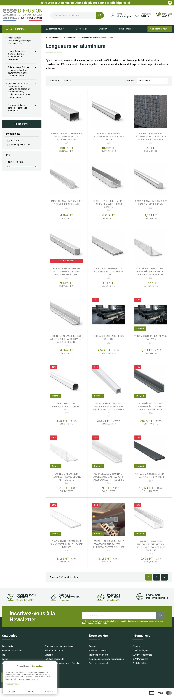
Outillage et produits (54, 659)
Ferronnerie (7, 646)
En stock (17, 141)
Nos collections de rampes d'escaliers (63, 663)
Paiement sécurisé (98, 650)
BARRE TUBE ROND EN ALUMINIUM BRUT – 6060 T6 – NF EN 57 (108, 136)
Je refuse (11, 692)
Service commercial (98, 663)
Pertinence (153, 80)
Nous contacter (126, 29)
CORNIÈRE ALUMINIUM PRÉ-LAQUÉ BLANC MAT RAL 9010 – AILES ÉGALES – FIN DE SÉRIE (108, 476)
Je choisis (30, 692)
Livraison (103, 29)
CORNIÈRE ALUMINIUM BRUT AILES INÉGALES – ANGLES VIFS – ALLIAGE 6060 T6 (151, 271)
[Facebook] (170, 3)
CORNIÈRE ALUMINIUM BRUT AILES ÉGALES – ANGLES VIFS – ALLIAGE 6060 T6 (66, 339)
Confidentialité (139, 663)
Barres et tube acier (54, 650)
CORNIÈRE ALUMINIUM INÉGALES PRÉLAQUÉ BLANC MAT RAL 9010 (66, 476)
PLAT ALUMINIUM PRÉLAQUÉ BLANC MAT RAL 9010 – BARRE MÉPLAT (66, 544)
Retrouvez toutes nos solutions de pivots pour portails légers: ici (85, 2)
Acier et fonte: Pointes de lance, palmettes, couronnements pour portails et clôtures (17, 71)
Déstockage (81, 29)
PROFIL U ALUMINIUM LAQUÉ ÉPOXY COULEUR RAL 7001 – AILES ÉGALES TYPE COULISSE (108, 544)
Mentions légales (141, 650)
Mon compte (123, 16)
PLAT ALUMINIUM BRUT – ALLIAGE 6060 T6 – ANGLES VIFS (108, 271)
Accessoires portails (12, 650)
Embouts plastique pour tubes (59, 646)
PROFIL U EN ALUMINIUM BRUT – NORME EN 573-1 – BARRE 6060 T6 (109, 204)
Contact (136, 646)
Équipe (92, 646)
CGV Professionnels (142, 655)
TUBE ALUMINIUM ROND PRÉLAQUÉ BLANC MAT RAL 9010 (66, 406)
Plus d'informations (12, 684)
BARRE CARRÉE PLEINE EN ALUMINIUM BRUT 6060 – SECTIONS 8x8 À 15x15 (66, 271)
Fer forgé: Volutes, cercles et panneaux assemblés (16, 108)
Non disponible (20, 145)
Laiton (5, 659)
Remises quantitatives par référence (106, 659)
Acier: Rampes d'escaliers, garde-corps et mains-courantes (18, 40)
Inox (4, 655)
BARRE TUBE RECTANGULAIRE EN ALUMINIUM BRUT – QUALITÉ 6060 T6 (66, 136)
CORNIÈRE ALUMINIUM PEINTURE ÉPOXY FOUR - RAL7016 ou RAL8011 (151, 406)
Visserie (49, 655)
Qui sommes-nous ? (55, 29)
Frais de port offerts (98, 655)
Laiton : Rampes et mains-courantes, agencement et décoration (15, 55)
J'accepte (48, 692)
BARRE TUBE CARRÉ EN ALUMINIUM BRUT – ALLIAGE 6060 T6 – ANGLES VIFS (151, 136)
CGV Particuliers (140, 659)
